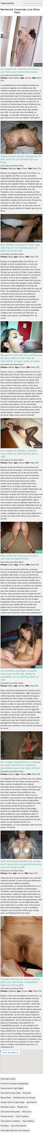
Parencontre (7, 3)
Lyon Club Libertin (18, 1126)
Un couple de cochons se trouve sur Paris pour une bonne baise (20, 70)
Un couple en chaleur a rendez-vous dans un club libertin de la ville (19, 453)
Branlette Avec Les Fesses (24, 1097)
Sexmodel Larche (8, 1079)
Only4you (5, 1126)
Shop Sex (27, 1093)
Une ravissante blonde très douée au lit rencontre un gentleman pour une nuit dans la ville (21, 864)
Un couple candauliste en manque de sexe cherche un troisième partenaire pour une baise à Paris (21, 765)
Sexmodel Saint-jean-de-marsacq (15, 1130)
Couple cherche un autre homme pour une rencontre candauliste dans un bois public (20, 982)
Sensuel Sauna (7, 1116)
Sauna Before (28, 1121)
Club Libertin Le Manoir (11, 1121)
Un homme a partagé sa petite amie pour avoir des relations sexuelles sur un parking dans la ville (19, 675)
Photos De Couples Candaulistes (15, 1083)
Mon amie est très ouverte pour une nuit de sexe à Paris (19, 557)
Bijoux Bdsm (6, 1097)
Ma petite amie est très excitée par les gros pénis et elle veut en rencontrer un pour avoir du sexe (21, 358)
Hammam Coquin (8, 1107)
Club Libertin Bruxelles (10, 1111)
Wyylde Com (22, 1107)
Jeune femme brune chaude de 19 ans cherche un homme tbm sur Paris (21, 159)
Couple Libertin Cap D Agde (12, 1102)
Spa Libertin (31, 1102)
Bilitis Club (26, 1111)
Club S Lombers (22, 1116)
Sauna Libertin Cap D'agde (12, 1088)
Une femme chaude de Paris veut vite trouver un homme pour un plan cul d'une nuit (20, 247)
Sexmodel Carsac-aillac (11, 1093)
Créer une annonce (32, 3)
